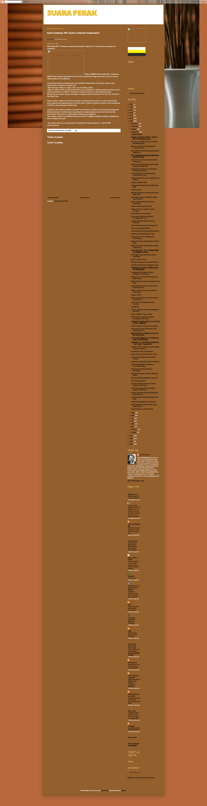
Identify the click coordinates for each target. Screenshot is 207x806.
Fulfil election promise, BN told (141, 206)
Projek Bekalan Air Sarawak (140, 213)
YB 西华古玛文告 (136, 134)
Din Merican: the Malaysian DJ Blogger (133, 588)
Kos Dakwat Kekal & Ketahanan (142, 351)
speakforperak (144, 455)
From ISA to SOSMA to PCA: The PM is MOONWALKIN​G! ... (144, 142)
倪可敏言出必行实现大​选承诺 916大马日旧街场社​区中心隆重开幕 (145, 322)
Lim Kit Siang (132, 506)
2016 (131, 113)
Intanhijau (131, 726)
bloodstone (105, 790)
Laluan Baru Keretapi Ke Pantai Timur (144, 354)
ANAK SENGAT (133, 676)
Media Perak (132, 737)
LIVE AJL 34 (132, 578)
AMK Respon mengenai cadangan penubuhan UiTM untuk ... (142, 317)
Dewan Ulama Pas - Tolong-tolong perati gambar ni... (134, 666)
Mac (133, 427)
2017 (131, 110)
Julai (133, 415)
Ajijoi (129, 631)
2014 (131, 118)
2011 (131, 438)
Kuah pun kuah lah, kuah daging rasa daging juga (133, 716)
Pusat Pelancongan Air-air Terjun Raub (144, 225)
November (135, 126)
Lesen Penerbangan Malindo (140, 228)
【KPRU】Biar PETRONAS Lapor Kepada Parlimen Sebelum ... (145, 347)
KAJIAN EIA (135, 307)
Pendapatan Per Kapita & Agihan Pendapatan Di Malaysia (142, 273)
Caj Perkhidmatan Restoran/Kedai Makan (145, 231)
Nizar (130, 605)
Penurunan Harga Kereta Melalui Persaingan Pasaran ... (142, 217)
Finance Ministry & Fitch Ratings (142, 409)
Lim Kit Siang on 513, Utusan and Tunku (144, 326)
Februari (134, 429)
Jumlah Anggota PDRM (139, 182)
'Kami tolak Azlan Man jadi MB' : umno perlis (133, 608)
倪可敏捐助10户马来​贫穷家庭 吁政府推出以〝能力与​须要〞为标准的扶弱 (145, 343)
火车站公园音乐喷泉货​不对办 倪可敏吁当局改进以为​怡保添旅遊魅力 (145, 338)
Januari (134, 432)
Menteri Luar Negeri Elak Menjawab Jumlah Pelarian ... (143, 147)
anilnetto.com (132, 494)
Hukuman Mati (136, 190)
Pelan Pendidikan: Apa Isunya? (141, 314)
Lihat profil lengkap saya (135, 481)
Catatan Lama (115, 197)
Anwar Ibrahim (133, 541)
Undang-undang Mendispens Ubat (142, 234)
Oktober (134, 129)
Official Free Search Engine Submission (140, 778)
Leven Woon (50, 39)
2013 (131, 121)
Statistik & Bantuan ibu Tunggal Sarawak (145, 265)
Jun (132, 418)
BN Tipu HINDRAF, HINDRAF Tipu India (144, 378)
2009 (131, 444)
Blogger (123, 790)
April (133, 424)
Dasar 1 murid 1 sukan (139, 259)
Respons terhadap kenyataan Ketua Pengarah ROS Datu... (143, 384)
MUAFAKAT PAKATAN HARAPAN (131, 621)
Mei (132, 421)
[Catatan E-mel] (75, 130)
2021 (131, 107)
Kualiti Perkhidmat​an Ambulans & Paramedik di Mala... (142, 365)
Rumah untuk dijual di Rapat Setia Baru (132, 634)
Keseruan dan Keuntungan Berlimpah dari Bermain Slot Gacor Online (132, 546)
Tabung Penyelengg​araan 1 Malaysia (143, 402)
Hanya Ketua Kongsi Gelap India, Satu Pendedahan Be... (144, 329)
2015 (131, 115)
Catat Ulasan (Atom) (61, 201)
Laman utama (84, 197)
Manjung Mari (132, 663)
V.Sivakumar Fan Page (137, 93)
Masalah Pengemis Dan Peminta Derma (144, 262)
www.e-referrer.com (134, 772)
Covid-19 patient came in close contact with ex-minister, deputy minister (133, 565)
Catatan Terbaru (53, 197)
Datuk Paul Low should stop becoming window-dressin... (144, 286)
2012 (131, 436)
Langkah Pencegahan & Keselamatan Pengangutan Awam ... (144, 169)
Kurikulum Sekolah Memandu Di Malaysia (145, 362)
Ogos (133, 412)
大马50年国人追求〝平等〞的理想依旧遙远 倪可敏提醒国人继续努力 (145, 251)
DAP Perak (132, 644)
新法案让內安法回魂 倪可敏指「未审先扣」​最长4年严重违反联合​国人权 (145, 138)
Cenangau (131, 618)
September (135, 132)
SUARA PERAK (72, 12)
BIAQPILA (131, 576)
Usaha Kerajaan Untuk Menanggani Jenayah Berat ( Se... (143, 174)
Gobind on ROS (136, 295)
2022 (131, 104)
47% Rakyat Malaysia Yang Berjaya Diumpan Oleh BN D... (143, 389)
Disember (134, 123)
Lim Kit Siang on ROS (138, 381)
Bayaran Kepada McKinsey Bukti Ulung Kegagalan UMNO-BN (144, 165)
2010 (131, 441)
